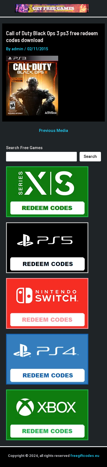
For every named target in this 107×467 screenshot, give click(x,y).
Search (90, 156)
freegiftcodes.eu (85, 456)
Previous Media (53, 131)
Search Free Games (24, 147)
